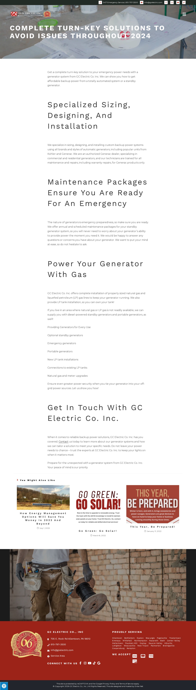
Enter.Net (139, 686)
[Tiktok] (94, 663)
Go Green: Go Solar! (98, 530)
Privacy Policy (109, 683)
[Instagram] (85, 663)
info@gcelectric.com (153, 2)
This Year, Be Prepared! (152, 526)
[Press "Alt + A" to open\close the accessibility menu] (4, 686)
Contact (63, 441)
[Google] (98, 663)
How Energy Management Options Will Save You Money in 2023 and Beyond (43, 518)
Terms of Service (126, 683)
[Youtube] (89, 663)
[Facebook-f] (80, 663)
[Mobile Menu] (184, 14)
